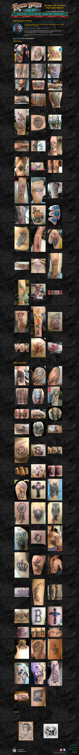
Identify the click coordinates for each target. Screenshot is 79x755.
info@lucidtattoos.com (22, 751)
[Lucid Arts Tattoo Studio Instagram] (61, 750)
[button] (26, 16)
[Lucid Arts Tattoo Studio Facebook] (64, 750)
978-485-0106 (20, 749)
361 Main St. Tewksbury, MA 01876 (55, 11)
